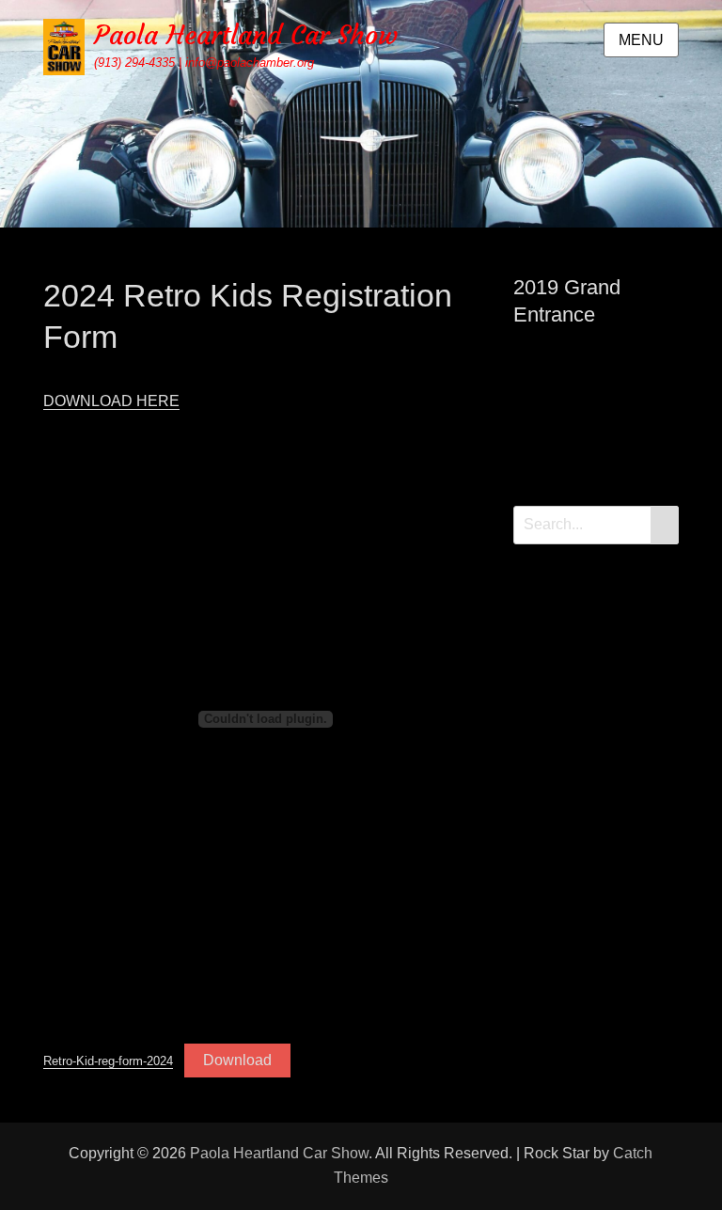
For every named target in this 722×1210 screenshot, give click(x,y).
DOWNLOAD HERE (111, 401)
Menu (641, 40)
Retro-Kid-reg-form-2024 (108, 1061)
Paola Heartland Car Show (246, 35)
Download (237, 1060)
